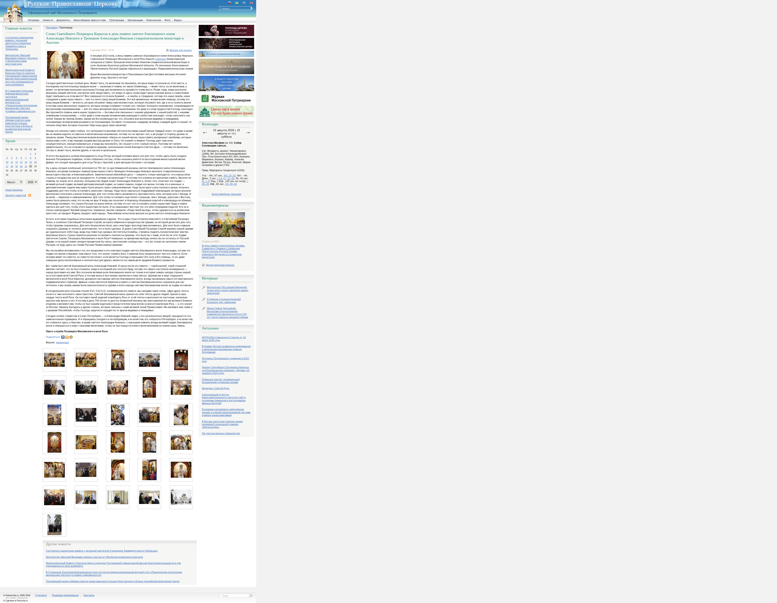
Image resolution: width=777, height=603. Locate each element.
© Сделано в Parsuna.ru (15, 600)
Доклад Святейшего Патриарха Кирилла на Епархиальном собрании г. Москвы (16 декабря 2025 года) (225, 370)
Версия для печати (181, 50)
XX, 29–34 (231, 184)
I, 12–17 (221, 178)
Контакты (89, 595)
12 (16, 162)
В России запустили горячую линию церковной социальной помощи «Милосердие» (222, 424)
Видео (178, 20)
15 (30, 162)
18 (12, 166)
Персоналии (153, 20)
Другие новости (58, 544)
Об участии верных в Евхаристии (221, 433)
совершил (161, 59)
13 (21, 162)
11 (12, 162)
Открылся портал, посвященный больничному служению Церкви (221, 381)
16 (35, 162)
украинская (62, 342)
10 (7, 162)
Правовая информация (65, 595)
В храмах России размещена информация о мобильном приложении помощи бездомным (226, 349)
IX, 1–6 (206, 181)
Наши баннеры (14, 190)
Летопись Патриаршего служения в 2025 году (225, 360)
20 (21, 166)
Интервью (210, 278)
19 (16, 166)
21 (26, 166)
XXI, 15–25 (230, 175)
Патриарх (33, 20)
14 (26, 162)
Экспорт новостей (15, 195)
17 (7, 166)
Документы (63, 20)
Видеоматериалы (215, 205)
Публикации (116, 20)
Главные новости (18, 28)
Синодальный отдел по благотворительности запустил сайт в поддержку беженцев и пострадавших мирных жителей (224, 399)
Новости (48, 20)
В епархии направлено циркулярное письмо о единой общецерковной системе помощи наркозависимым (226, 412)
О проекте (41, 595)
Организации (135, 20)
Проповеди (65, 27)
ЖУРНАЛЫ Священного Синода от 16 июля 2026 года (224, 339)
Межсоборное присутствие (90, 20)
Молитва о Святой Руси (215, 388)
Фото (168, 20)
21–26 (231, 178)
